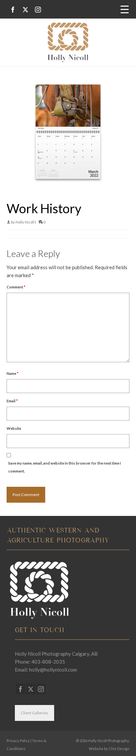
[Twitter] (25, 9)
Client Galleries (34, 712)
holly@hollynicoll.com (53, 670)
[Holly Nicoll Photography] (68, 42)
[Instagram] (38, 9)
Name (12, 373)
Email (12, 401)
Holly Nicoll (25, 222)
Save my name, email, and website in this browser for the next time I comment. (64, 467)
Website (14, 428)
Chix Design (119, 748)
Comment (16, 287)
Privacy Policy (18, 740)
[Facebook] (13, 9)
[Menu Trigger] (124, 8)
